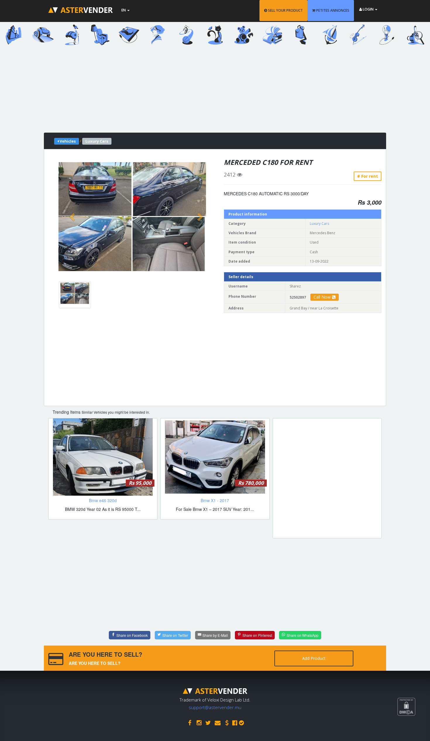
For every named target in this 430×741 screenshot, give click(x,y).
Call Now (322, 297)
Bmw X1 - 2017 (215, 500)
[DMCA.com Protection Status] (413, 728)
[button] (73, 216)
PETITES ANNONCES (332, 10)
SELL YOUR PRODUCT (285, 10)
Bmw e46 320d (103, 500)
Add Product (314, 658)
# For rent (367, 176)
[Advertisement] (210, 92)
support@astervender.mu (215, 707)
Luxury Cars (319, 223)
